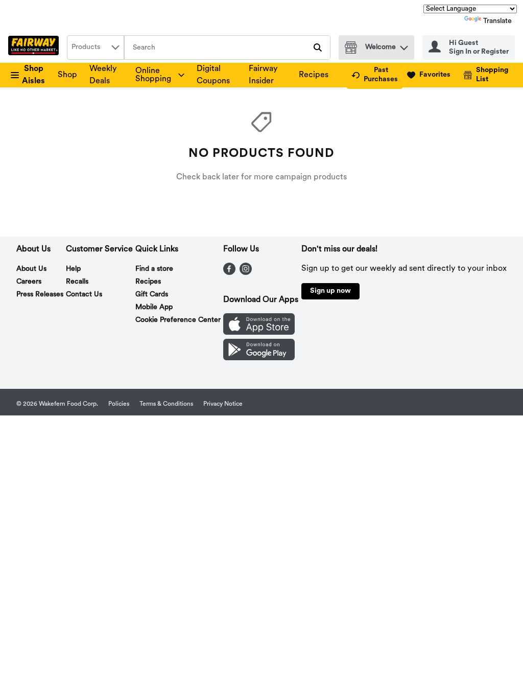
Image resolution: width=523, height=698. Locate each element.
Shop (67, 75)
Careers (28, 282)
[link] (374, 75)
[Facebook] (229, 273)
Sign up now (330, 291)
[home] (35, 47)
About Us (31, 269)
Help (73, 269)
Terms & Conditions (166, 404)
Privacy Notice (223, 404)
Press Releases (39, 294)
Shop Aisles (33, 75)
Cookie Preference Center (178, 320)
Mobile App (154, 307)
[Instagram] (246, 273)
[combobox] (95, 47)
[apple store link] (259, 333)
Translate (497, 21)
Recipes (313, 75)
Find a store (154, 269)
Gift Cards (151, 294)
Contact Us (84, 294)
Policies (118, 404)
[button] (404, 45)
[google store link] (259, 358)
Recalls (77, 282)
